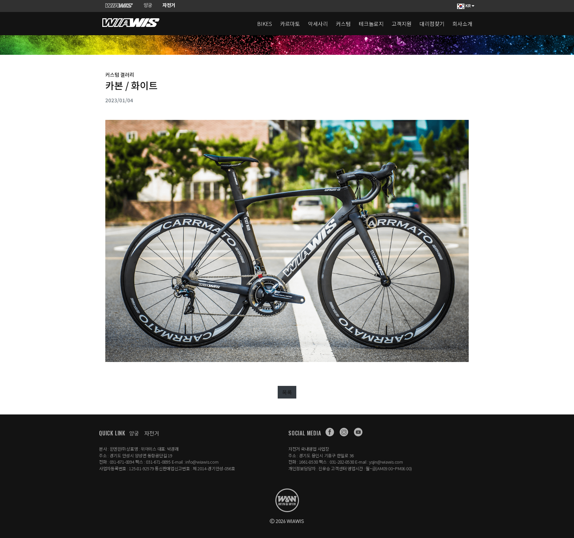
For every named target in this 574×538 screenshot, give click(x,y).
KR (468, 5)
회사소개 (462, 24)
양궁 (134, 433)
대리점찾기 (432, 24)
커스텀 (343, 24)
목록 (287, 392)
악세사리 (318, 24)
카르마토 (290, 24)
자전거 (151, 433)
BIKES (264, 24)
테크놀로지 (371, 24)
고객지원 (402, 24)
